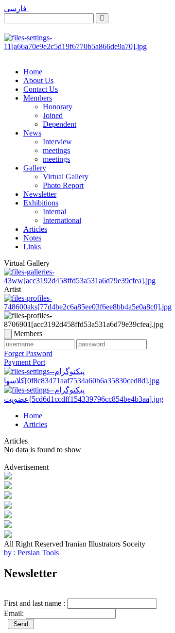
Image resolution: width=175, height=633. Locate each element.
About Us (38, 80)
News (32, 133)
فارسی (16, 8)
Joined (53, 115)
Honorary (57, 107)
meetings (56, 150)
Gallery (34, 168)
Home (32, 72)
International (62, 220)
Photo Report (63, 185)
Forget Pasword (28, 353)
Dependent (59, 124)
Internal (54, 211)
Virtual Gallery (65, 176)
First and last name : (34, 603)
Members (37, 98)
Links (32, 246)
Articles (35, 229)
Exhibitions (40, 203)
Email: (14, 613)
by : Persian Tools (31, 552)
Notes (32, 238)
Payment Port (24, 362)
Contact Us (40, 89)
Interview (57, 141)
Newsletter (39, 194)
